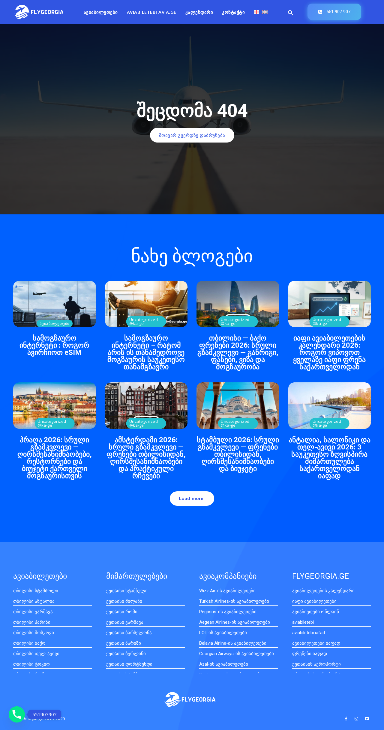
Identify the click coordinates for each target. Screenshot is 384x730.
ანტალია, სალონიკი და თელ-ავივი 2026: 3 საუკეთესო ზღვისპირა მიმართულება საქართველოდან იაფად (329, 458)
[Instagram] (356, 719)
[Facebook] (346, 719)
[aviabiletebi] (39, 12)
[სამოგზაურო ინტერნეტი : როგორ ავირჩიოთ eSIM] (54, 304)
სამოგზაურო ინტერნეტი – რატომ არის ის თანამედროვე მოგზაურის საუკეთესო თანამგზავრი (146, 352)
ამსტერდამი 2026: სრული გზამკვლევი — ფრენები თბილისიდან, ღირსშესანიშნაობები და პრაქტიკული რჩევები (146, 458)
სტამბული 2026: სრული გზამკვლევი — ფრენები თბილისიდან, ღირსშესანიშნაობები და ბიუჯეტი (238, 454)
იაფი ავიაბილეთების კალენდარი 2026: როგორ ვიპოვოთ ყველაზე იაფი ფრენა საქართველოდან (329, 352)
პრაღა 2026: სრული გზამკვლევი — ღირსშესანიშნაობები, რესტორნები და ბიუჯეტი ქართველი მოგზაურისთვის (54, 458)
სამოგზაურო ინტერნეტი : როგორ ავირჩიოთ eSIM (54, 345)
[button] (291, 13)
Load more (191, 498)
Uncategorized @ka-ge (143, 321)
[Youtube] (367, 719)
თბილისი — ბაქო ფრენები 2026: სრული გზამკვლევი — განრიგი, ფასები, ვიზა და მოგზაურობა (237, 352)
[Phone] (17, 714)
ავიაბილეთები (55, 323)
